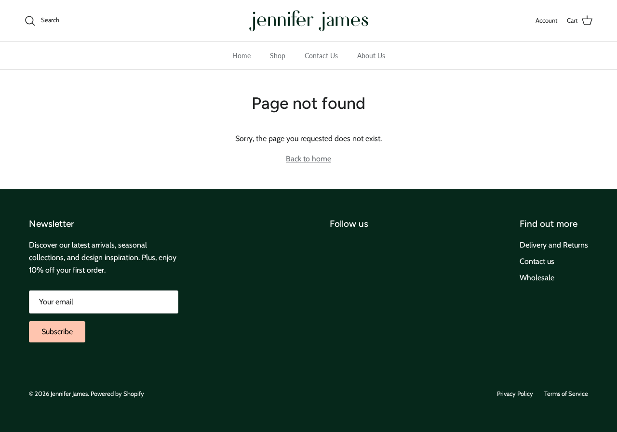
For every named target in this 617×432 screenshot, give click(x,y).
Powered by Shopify (117, 393)
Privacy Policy (515, 393)
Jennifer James (69, 393)
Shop (277, 56)
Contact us (537, 261)
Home (241, 56)
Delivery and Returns (554, 244)
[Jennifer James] (308, 21)
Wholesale (537, 277)
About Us (371, 56)
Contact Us (321, 56)
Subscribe (57, 331)
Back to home (308, 158)
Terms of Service (566, 393)
